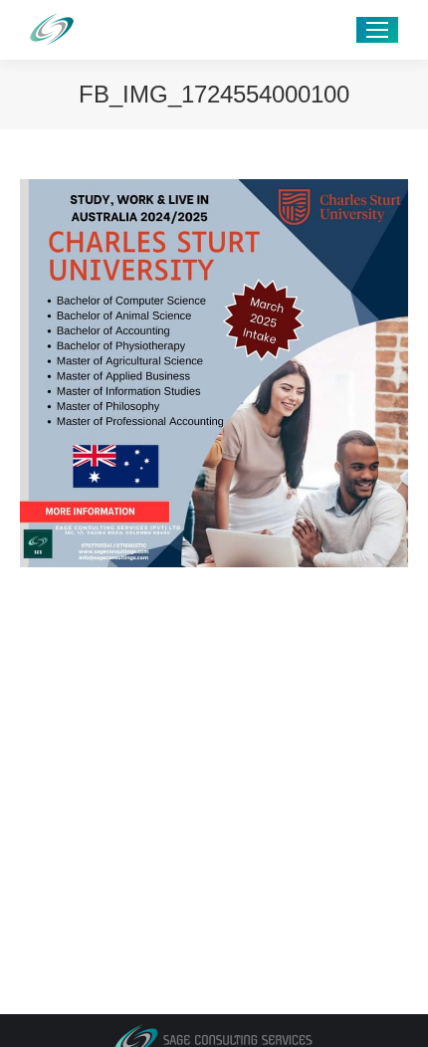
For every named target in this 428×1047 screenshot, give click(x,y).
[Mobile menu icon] (377, 30)
